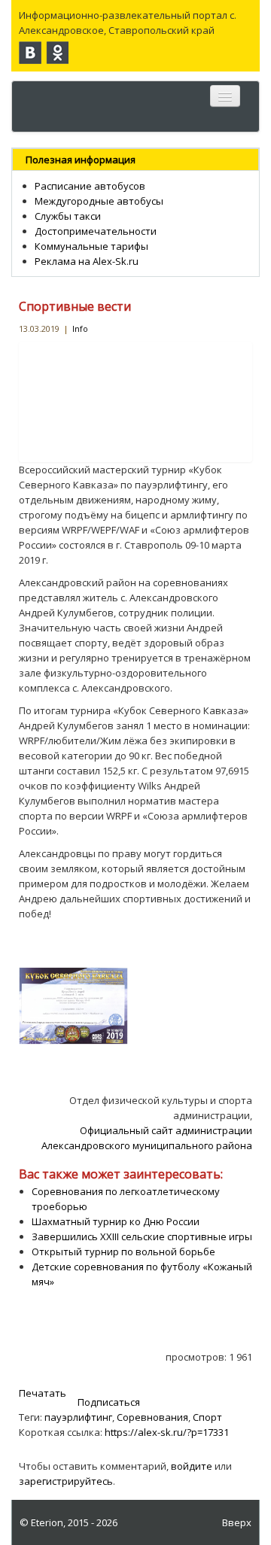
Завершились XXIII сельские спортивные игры (142, 1236)
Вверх (236, 1522)
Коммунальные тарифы (91, 246)
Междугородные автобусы (99, 201)
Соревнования (152, 1417)
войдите (191, 1466)
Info (80, 328)
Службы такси (68, 216)
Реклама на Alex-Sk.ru (87, 261)
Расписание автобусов (90, 186)
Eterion (47, 1522)
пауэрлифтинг (78, 1417)
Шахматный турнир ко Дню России (115, 1221)
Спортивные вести (75, 306)
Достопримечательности (96, 231)
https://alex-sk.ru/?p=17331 (167, 1432)
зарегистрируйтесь (66, 1481)
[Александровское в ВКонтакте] (30, 52)
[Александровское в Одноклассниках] (57, 52)
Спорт (207, 1417)
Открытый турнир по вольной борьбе (123, 1251)
